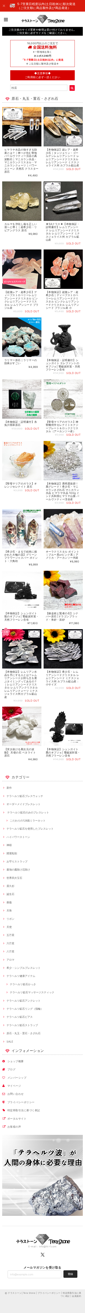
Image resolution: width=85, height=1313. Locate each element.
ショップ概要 (15, 1061)
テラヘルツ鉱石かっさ (23, 984)
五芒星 (10, 935)
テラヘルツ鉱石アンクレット (24, 1000)
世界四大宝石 (14, 877)
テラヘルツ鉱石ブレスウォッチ (25, 796)
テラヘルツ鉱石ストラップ (22, 1025)
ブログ (11, 1069)
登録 (70, 1274)
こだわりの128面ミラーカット (28, 820)
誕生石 (10, 894)
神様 (9, 845)
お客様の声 (14, 1126)
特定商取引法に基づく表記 (23, 1110)
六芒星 (10, 943)
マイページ (14, 1085)
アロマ (10, 959)
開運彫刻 (12, 853)
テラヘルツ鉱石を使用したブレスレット (30, 828)
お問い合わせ (15, 1093)
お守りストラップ (17, 861)
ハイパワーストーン (18, 837)
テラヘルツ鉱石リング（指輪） (25, 1008)
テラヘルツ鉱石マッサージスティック (32, 992)
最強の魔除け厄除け (18, 869)
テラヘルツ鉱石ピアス (20, 1016)
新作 (9, 787)
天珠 (9, 910)
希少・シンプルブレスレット (24, 967)
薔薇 (9, 902)
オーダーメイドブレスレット (24, 804)
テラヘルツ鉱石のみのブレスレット (28, 812)
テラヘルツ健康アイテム (21, 976)
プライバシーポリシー (21, 1102)
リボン (10, 918)
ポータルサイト (16, 1118)
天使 (9, 927)
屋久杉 (10, 886)
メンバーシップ (16, 1077)
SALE (10, 1041)
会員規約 (76, 1296)
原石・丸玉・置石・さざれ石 (24, 1033)
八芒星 (10, 951)
